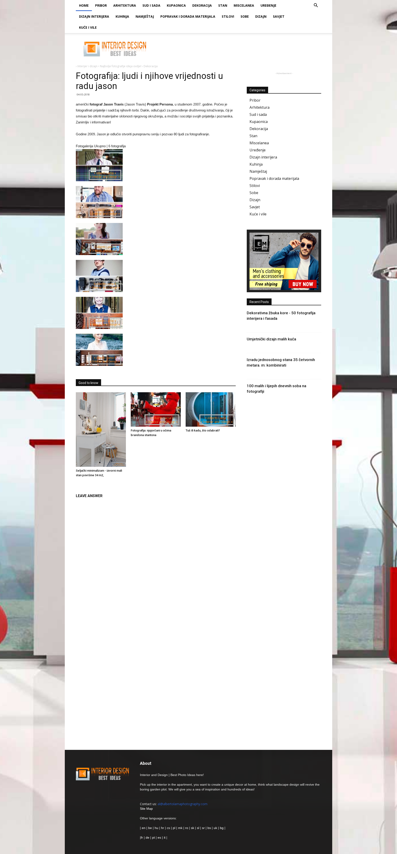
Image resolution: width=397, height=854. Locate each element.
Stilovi (228, 16)
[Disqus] (156, 558)
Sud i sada (151, 5)
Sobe (245, 16)
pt (153, 837)
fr (142, 837)
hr (162, 828)
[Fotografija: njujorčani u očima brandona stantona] (156, 409)
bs (209, 828)
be (150, 828)
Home (84, 5)
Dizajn (261, 16)
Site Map (146, 808)
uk (216, 828)
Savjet (278, 16)
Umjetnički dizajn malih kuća (271, 339)
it (164, 837)
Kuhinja (122, 16)
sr (203, 828)
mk (180, 828)
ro (186, 828)
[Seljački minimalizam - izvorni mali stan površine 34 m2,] (101, 429)
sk (192, 828)
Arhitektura (124, 5)
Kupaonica (176, 5)
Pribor (101, 5)
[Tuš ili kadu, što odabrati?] (211, 409)
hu (157, 828)
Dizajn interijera (94, 16)
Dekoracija (202, 5)
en (143, 828)
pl (174, 828)
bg (222, 828)
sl (198, 828)
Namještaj (145, 16)
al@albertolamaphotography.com (182, 804)
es (159, 837)
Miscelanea (244, 5)
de (148, 837)
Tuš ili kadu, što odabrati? (203, 430)
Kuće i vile (88, 27)
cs (168, 828)
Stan (222, 5)
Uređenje (268, 5)
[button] (315, 6)
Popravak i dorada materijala (187, 16)
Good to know (88, 383)
